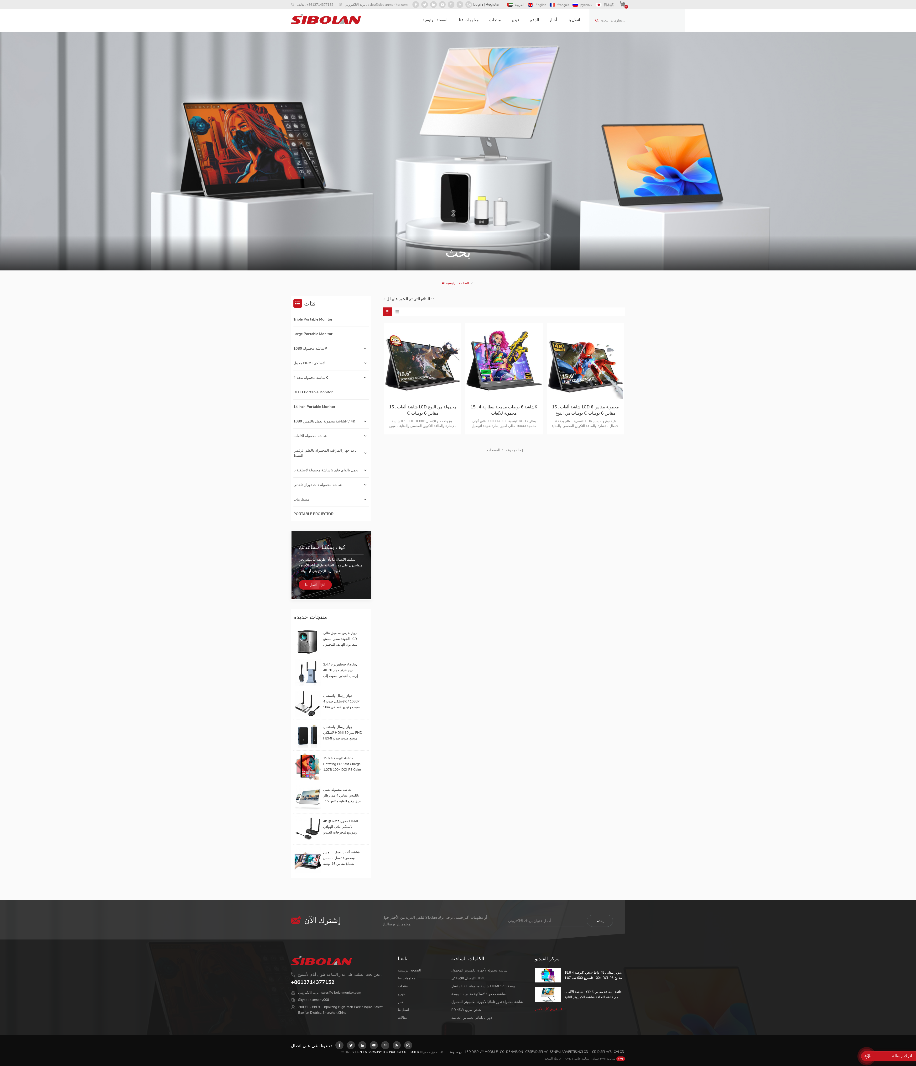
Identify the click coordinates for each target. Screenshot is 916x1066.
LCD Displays (601, 1052)
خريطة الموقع (553, 1059)
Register (493, 4)
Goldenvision (511, 1052)
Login (478, 4)
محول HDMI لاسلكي (309, 363)
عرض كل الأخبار (546, 1009)
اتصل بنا (573, 20)
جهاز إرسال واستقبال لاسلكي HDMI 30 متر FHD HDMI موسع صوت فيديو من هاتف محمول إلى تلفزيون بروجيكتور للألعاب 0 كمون (342, 733)
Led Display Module (481, 1052)
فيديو (515, 20)
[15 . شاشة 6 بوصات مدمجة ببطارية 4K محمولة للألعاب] (503, 361)
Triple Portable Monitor (313, 319)
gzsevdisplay (536, 1052)
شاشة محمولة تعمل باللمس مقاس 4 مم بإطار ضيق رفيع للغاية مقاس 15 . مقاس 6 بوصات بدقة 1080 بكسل (342, 795)
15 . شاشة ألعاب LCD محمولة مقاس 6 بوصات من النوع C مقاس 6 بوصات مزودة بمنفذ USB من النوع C (585, 410)
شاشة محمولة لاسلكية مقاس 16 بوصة (478, 994)
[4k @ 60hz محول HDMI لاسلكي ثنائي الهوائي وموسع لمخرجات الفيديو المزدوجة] (308, 829)
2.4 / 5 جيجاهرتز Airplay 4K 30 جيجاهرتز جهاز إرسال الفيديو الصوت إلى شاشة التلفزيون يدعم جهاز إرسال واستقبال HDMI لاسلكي (341, 670)
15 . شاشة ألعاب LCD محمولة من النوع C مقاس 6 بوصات (422, 410)
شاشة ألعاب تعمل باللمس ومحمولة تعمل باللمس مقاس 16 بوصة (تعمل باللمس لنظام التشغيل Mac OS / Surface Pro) (342, 858)
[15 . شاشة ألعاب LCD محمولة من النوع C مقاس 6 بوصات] (422, 361)
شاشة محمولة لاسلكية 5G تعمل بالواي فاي (325, 470)
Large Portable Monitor (313, 334)
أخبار (553, 20)
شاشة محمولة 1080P (310, 348)
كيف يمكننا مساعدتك (322, 547)
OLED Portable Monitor (313, 392)
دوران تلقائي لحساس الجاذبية (471, 1017)
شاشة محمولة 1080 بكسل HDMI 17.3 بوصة (483, 986)
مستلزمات (301, 499)
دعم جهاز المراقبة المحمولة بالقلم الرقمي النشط (325, 453)
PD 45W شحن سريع (466, 1010)
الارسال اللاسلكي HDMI (468, 978)
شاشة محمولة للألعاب (310, 435)
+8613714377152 (320, 4)
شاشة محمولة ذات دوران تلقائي (317, 484)
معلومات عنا (469, 20)
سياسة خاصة (581, 1059)
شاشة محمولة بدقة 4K (310, 377)
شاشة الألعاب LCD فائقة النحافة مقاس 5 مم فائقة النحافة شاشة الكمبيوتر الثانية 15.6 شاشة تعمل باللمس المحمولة (593, 995)
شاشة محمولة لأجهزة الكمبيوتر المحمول (479, 970)
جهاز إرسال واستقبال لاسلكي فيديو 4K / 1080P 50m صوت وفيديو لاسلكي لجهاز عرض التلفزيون (341, 701)
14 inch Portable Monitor (314, 406)
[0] (622, 3)
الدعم (534, 20)
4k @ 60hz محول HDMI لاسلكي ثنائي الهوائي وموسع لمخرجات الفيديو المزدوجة (340, 827)
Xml (568, 1059)
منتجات (495, 20)
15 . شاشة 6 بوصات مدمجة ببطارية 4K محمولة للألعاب (504, 410)
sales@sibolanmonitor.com (388, 4)
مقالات (402, 1017)
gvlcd (619, 1052)
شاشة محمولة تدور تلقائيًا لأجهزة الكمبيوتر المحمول (487, 1002)
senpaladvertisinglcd (569, 1052)
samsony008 (319, 999)
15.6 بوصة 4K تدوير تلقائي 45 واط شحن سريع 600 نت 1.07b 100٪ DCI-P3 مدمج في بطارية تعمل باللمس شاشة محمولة (593, 975)
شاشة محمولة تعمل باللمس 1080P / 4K (324, 421)
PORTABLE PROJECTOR (313, 514)
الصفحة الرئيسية (435, 20)
